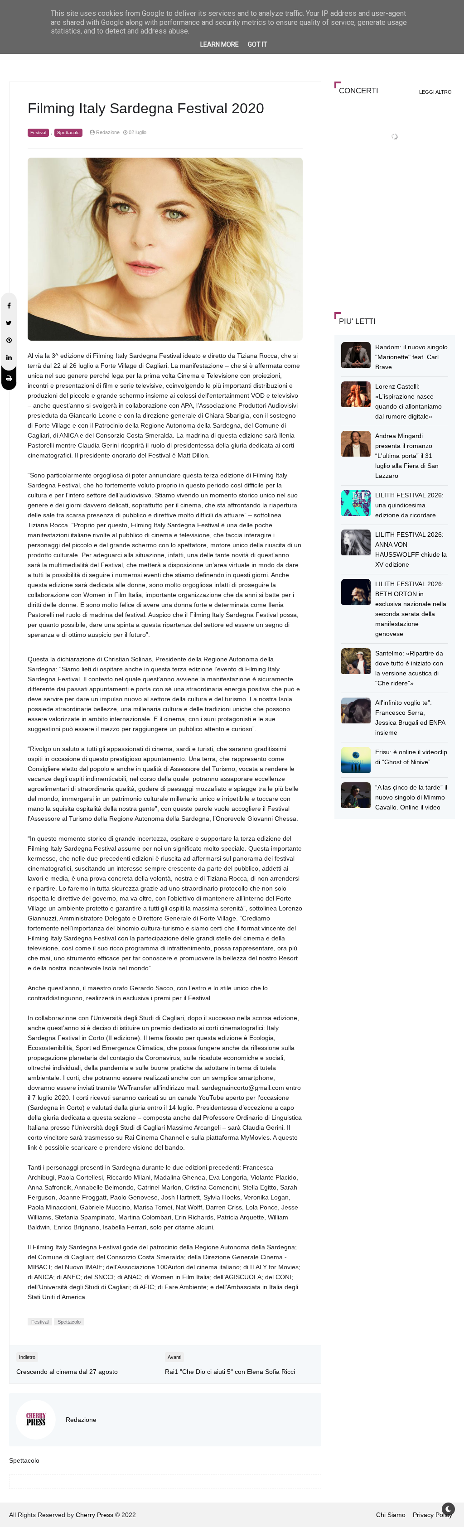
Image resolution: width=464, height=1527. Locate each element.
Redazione (81, 1419)
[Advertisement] (399, 239)
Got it (257, 44)
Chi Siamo (391, 1514)
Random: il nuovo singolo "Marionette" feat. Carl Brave (411, 357)
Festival (38, 132)
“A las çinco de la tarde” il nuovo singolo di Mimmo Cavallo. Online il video (411, 797)
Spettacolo (68, 132)
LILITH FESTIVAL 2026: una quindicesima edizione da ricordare (409, 505)
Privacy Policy (432, 1514)
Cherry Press (94, 1514)
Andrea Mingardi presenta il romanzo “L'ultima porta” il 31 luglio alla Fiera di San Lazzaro (407, 455)
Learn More (219, 44)
